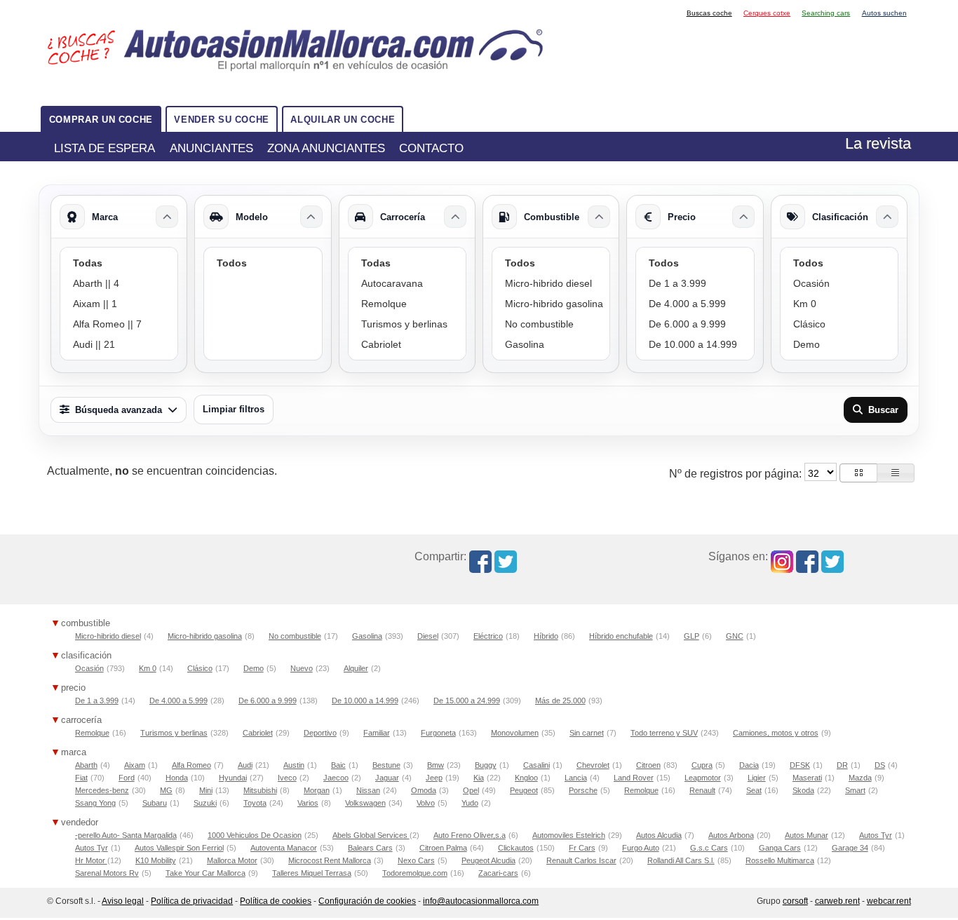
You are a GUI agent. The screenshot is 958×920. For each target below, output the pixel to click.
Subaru (154, 803)
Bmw (435, 765)
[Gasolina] (551, 344)
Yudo (469, 803)
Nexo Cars (416, 860)
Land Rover (634, 777)
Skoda (803, 790)
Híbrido (546, 636)
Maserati (807, 777)
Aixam (134, 765)
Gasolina (367, 636)
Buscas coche (709, 13)
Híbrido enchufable (621, 636)
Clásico (199, 668)
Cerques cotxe (766, 13)
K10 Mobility (155, 860)
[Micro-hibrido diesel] (551, 283)
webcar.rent (889, 901)
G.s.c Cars (709, 848)
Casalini (536, 765)
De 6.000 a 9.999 (267, 700)
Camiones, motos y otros (775, 733)
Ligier (757, 777)
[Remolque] (407, 304)
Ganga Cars (780, 848)
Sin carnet (586, 733)
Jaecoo (336, 777)
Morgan (317, 790)
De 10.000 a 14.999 (365, 700)
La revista (878, 143)
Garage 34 (850, 848)
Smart (855, 790)
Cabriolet (258, 733)
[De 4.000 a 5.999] (695, 304)
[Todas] (119, 263)
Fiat (81, 777)
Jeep (434, 777)
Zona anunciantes (326, 148)
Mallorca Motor (232, 860)
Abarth (86, 765)
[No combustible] (551, 324)
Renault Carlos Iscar (581, 860)
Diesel (427, 636)
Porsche (583, 790)
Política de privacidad (192, 901)
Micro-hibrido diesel (108, 636)
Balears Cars (370, 848)
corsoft (795, 901)
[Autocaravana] (407, 283)
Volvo (426, 803)
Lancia (576, 777)
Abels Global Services (371, 835)
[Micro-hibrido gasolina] (551, 304)
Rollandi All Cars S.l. (681, 860)
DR (842, 765)
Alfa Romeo (191, 765)
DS (880, 765)
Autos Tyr (875, 835)
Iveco (287, 777)
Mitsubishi (260, 790)
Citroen (648, 765)
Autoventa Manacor (283, 848)
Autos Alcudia (659, 835)
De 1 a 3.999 (97, 700)
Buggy (486, 765)
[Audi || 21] (119, 344)
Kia (478, 777)
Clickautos (516, 848)
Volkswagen (365, 803)
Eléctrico (488, 636)
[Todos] (263, 263)
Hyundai (233, 777)
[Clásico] (839, 324)
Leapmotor (702, 777)
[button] (858, 473)
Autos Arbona (731, 835)
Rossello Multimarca (780, 860)
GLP (691, 636)
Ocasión (89, 668)
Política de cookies (275, 901)
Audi (245, 765)
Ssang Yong (95, 803)
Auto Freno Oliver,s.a (469, 835)
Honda (177, 777)
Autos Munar (806, 835)
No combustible (295, 636)
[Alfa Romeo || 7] (119, 324)
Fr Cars (582, 848)
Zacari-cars (498, 873)
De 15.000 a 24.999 (466, 700)
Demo (253, 668)
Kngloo (526, 777)
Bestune (386, 765)
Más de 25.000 (560, 700)
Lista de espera (104, 148)
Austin (293, 765)
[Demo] (839, 344)
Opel (471, 790)
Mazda (860, 777)
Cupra (702, 765)
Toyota (255, 803)
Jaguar (387, 777)
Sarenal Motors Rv (107, 873)
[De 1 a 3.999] (695, 283)
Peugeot (524, 790)
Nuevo (301, 668)
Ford (127, 777)
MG (166, 790)
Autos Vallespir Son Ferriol (179, 848)
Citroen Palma (443, 848)
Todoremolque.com (414, 873)
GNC (734, 636)
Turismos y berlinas (174, 733)
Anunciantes (211, 148)
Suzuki (205, 803)
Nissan (368, 790)
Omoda (423, 790)
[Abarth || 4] (119, 283)
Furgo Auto (640, 848)
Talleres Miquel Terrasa (311, 873)
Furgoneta (438, 733)
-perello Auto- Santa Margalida (126, 835)
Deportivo (320, 733)
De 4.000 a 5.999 (178, 700)
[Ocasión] (839, 283)
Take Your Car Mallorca (205, 873)
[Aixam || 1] (119, 304)
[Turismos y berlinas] (407, 324)
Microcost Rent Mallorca (329, 860)
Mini (205, 790)
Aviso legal (123, 901)
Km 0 (147, 668)
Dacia (749, 765)
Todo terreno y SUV (664, 733)
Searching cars (826, 13)
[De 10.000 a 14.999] (695, 344)
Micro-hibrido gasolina (205, 636)
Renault (702, 790)
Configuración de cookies (367, 901)
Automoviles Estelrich (568, 835)
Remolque (92, 733)
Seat (754, 790)
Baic (338, 765)
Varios (307, 803)
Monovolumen (515, 733)
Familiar (376, 733)
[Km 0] (839, 304)
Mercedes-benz (102, 790)
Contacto (431, 148)
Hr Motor (91, 860)
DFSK (800, 765)
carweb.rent (837, 901)
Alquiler (356, 668)
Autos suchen (884, 13)
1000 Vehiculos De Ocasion (255, 835)
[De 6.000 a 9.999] (695, 324)
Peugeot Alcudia (488, 860)
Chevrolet (592, 765)
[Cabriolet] (407, 344)
